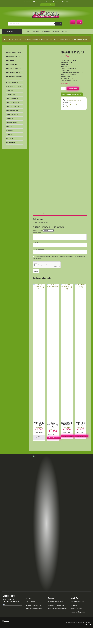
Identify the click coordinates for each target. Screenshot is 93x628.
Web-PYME (87, 624)
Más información (39, 437)
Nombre (36, 242)
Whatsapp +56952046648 (33, 605)
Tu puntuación (38, 230)
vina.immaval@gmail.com (78, 612)
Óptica (8, 134)
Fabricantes (46, 32)
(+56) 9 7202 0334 (76, 608)
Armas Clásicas (10, 64)
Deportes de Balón (11, 98)
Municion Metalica (11, 122)
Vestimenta (9, 142)
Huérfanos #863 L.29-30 (55, 601)
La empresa (36, 32)
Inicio (28, 32)
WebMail (6, 621)
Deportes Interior (11, 106)
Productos (9, 32)
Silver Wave (70, 107)
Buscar (58, 24)
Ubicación (55, 32)
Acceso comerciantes (48, 5)
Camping (8, 90)
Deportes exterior (11, 102)
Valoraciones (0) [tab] (39, 214)
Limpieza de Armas (11, 114)
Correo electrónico (39, 249)
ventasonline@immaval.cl (11, 601)
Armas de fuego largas (12, 68)
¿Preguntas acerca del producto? (71, 94)
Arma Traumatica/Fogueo (13, 56)
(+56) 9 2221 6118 (60, 605)
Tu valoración (37, 232)
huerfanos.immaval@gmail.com (57, 608)
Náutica (8, 126)
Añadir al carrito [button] (53, 438)
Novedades (9, 130)
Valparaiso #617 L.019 (77, 601)
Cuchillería (9, 94)
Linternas (8, 118)
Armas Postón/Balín (11, 72)
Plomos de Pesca (75, 105)
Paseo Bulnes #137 (31, 601)
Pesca (7, 138)
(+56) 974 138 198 (8, 599)
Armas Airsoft (10, 60)
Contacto (64, 32)
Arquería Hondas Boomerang (14, 76)
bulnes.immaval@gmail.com (34, 608)
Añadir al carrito (72, 88)
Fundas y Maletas (11, 110)
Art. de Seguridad (11, 82)
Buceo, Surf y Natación (12, 86)
